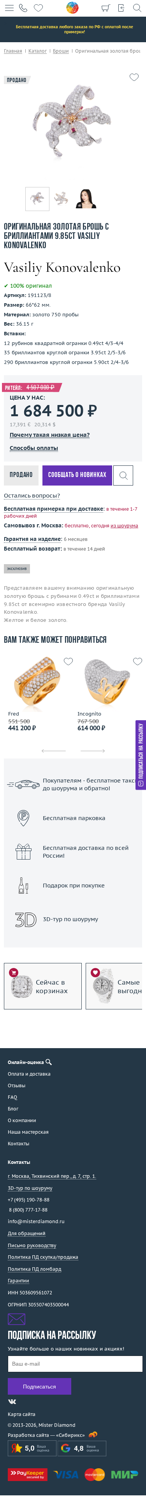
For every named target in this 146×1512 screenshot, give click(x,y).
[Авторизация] (121, 7)
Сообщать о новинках (77, 475)
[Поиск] (137, 7)
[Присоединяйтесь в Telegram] (26, 1402)
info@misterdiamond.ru (36, 1221)
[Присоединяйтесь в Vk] (12, 1402)
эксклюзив (17, 568)
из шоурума (124, 526)
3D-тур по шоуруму (73, 939)
